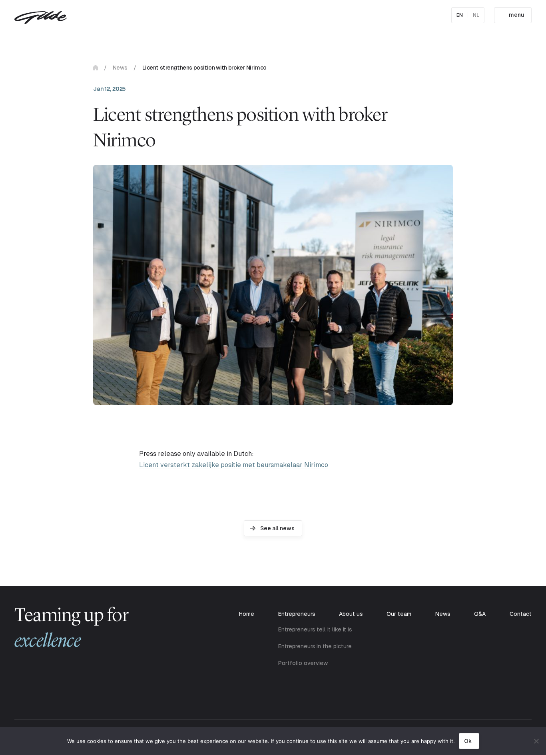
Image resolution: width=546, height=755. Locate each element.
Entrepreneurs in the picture (315, 646)
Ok (468, 741)
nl (476, 15)
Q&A (480, 614)
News (120, 67)
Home (95, 67)
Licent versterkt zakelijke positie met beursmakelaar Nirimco (233, 465)
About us (351, 614)
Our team (399, 614)
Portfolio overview (303, 663)
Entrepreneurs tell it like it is (315, 629)
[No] (536, 741)
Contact (521, 614)
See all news (277, 528)
